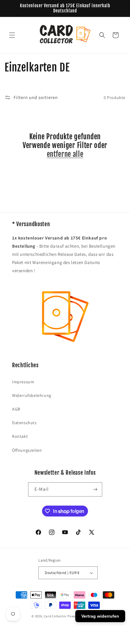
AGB (16, 409)
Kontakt (20, 436)
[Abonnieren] (95, 489)
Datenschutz (24, 422)
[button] (12, 35)
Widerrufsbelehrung (31, 395)
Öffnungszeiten (27, 450)
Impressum (23, 381)
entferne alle (65, 154)
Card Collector (55, 616)
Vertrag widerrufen (100, 616)
